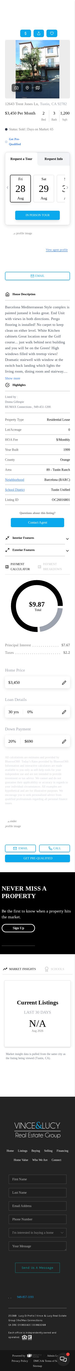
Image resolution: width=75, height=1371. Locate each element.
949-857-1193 (25, 1297)
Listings (22, 1150)
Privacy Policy (20, 1360)
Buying (35, 1150)
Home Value (21, 1160)
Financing (62, 1150)
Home (10, 1150)
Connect (56, 1160)
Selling (48, 1150)
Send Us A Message (38, 1268)
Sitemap (37, 1365)
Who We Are (40, 1160)
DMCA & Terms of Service (48, 1360)
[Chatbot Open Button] (63, 1359)
